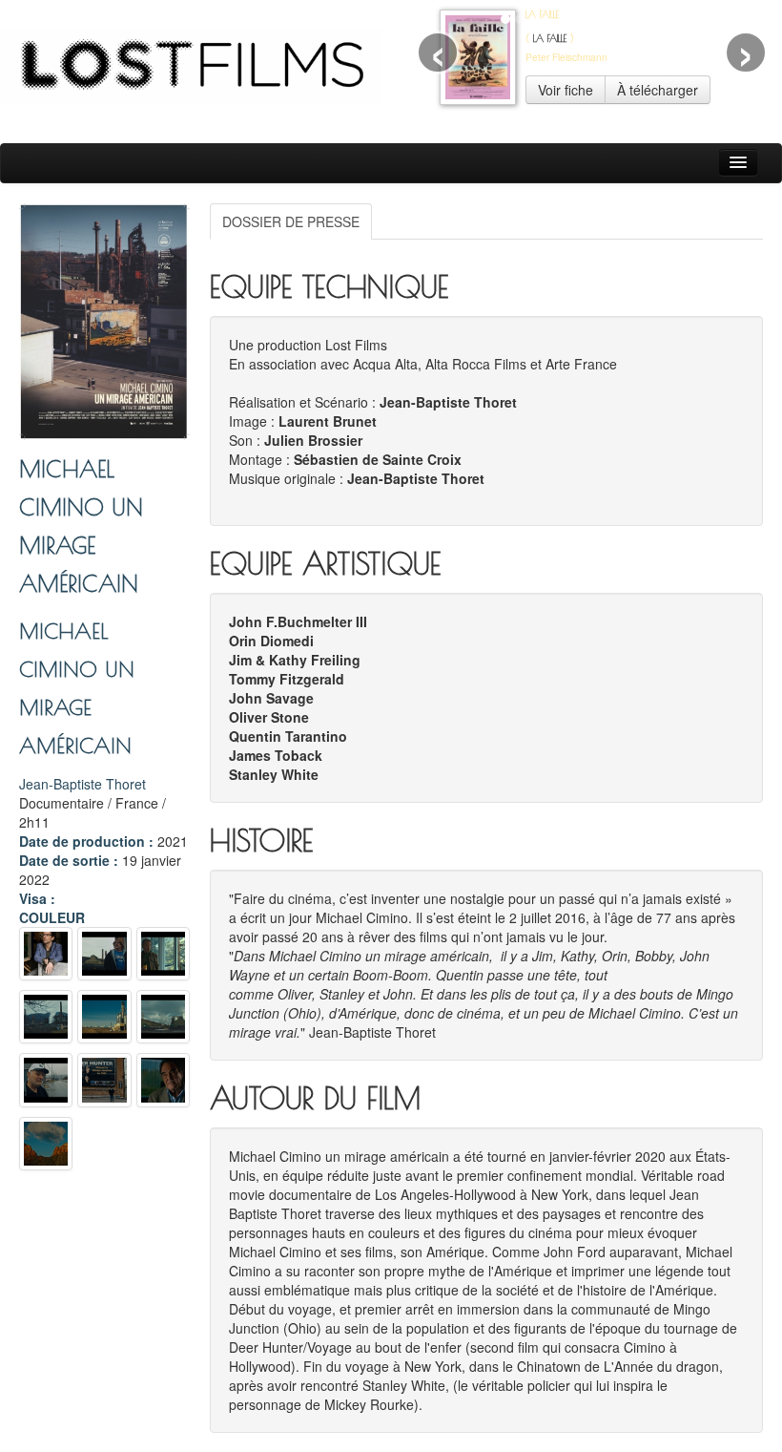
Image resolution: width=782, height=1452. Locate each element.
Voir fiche (565, 89)
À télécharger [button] (657, 89)
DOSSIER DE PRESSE (291, 221)
